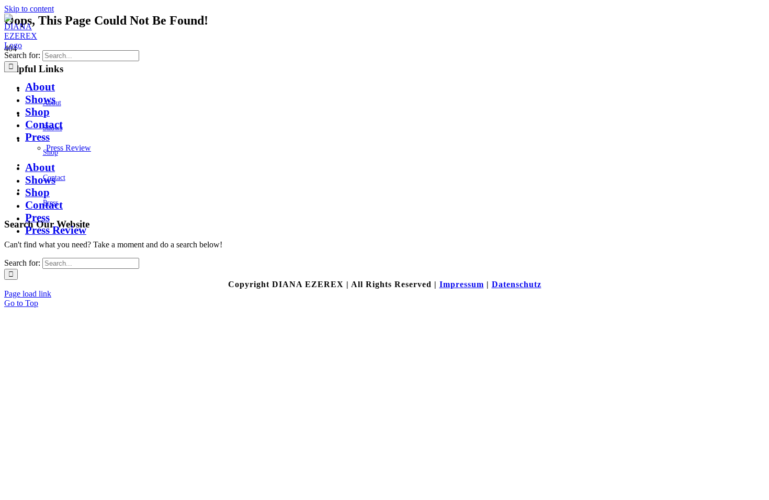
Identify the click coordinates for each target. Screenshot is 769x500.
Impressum (461, 284)
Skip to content (29, 8)
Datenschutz (516, 284)
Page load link (27, 293)
